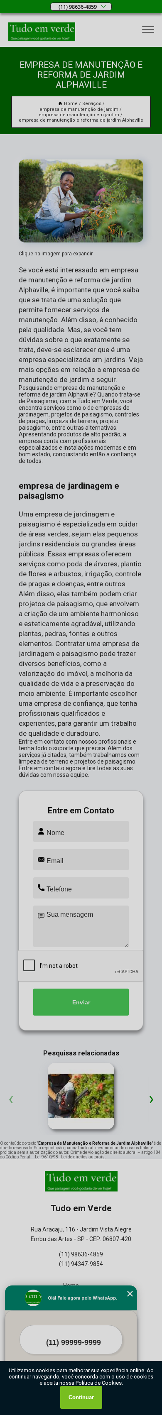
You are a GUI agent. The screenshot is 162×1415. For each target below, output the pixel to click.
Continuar (81, 1397)
